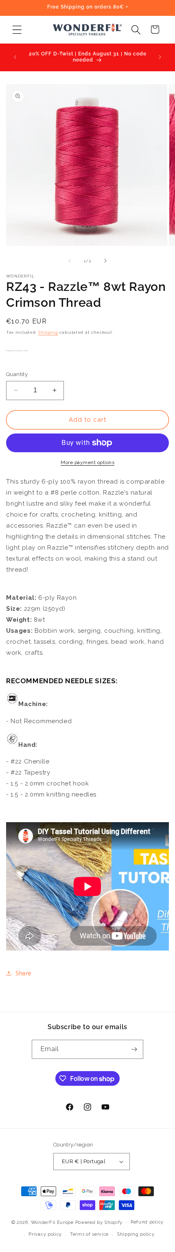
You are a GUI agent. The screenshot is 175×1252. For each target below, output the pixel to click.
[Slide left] (70, 261)
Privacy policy (45, 1234)
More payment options (87, 462)
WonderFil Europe (52, 1222)
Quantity (17, 374)
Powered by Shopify (99, 1222)
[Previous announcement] (15, 57)
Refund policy (147, 1222)
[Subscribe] (134, 1049)
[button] (16, 29)
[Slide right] (105, 261)
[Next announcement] (160, 57)
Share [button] (23, 973)
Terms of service (89, 1234)
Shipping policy (136, 1234)
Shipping (48, 332)
